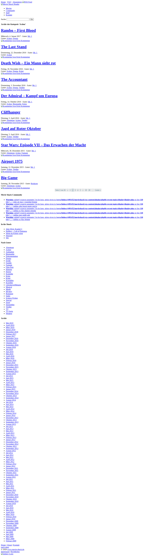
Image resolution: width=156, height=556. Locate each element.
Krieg (24, 104)
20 (89, 190)
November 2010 (12, 497)
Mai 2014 (9, 407)
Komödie (9, 274)
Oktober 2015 (11, 369)
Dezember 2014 (12, 391)
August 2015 (11, 374)
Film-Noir (10, 267)
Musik (8, 289)
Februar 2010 (11, 517)
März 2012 (10, 462)
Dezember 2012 (12, 442)
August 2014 (11, 400)
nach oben (5, 547)
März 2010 (10, 514)
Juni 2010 (9, 508)
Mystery (9, 291)
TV (7, 309)
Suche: (3, 19)
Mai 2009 (9, 536)
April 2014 (10, 409)
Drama (15, 38)
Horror (8, 272)
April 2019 (10, 325)
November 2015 (12, 367)
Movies (9, 8)
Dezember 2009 (12, 521)
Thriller (22, 88)
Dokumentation (12, 256)
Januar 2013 (10, 440)
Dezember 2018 (12, 332)
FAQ (9, 2)
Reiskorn (34, 184)
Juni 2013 (9, 429)
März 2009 (10, 539)
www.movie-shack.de (15, 549)
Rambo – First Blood (18, 30)
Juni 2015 (9, 378)
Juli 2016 (9, 349)
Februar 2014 (11, 413)
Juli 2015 (9, 376)
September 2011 (12, 475)
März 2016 (10, 358)
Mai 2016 (9, 354)
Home (3, 2)
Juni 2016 (9, 352)
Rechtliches (15, 552)
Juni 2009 (9, 534)
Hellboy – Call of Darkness (16, 231)
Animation (10, 252)
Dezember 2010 (12, 495)
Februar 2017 (11, 334)
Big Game (9, 177)
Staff (8, 13)
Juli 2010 (9, 506)
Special (8, 300)
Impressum (5, 552)
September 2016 (12, 345)
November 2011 (12, 470)
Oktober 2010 (11, 499)
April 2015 (10, 382)
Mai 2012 (9, 457)
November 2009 (12, 523)
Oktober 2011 (11, 473)
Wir (7, 238)
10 (86, 190)
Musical (9, 287)
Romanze (9, 294)
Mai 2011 (9, 484)
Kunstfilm (10, 280)
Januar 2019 (10, 330)
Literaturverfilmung (13, 285)
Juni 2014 (9, 404)
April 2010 (10, 512)
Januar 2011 (10, 492)
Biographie (17, 104)
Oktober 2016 (11, 343)
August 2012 (11, 451)
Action (9, 38)
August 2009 (11, 530)
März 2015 (10, 385)
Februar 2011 (11, 490)
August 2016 (11, 347)
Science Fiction (12, 298)
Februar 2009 (11, 541)
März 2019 (10, 327)
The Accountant (14, 79)
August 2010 (11, 503)
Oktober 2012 (11, 446)
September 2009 (12, 528)
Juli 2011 (9, 479)
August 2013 (11, 424)
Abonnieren (17, 2)
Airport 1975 (12, 161)
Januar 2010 (10, 519)
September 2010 (12, 501)
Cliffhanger (10, 112)
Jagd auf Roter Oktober (21, 128)
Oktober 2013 (11, 420)
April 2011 (10, 486)
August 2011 (11, 477)
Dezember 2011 (12, 468)
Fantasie (25, 153)
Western (9, 313)
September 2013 (12, 422)
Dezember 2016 (12, 338)
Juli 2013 (9, 426)
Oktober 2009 (11, 525)
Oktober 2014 (11, 396)
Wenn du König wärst (14, 233)
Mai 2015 (9, 380)
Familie (9, 263)
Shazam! (9, 236)
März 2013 (10, 435)
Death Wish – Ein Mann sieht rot (28, 63)
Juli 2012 (9, 453)
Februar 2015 (11, 387)
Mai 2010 (9, 510)
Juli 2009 (9, 532)
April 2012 (10, 459)
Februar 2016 (11, 360)
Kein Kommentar (23, 41)
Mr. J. (30, 36)
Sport (8, 302)
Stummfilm (10, 305)
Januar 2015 (10, 389)
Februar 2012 (11, 464)
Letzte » (98, 190)
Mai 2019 (9, 323)
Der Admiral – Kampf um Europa (29, 96)
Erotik (8, 261)
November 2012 (12, 444)
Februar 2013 (11, 437)
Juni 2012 (9, 455)
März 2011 (10, 488)
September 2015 (12, 371)
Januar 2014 (10, 415)
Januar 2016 (10, 363)
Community (10, 11)
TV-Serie (9, 311)
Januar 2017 (10, 336)
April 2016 (10, 356)
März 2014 (10, 411)
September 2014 (12, 398)
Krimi (21, 71)
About (9, 545)
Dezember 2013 (12, 418)
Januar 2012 (10, 466)
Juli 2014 (9, 402)
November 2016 (12, 341)
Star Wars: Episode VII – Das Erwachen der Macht (43, 145)
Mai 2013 (9, 431)
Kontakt (9, 15)
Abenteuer (11, 120)
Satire (8, 296)
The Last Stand (14, 46)
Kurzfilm (9, 283)
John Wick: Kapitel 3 (14, 229)
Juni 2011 (9, 481)
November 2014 (12, 393)
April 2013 (10, 433)
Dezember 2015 (12, 365)
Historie (9, 269)
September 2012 (12, 448)
